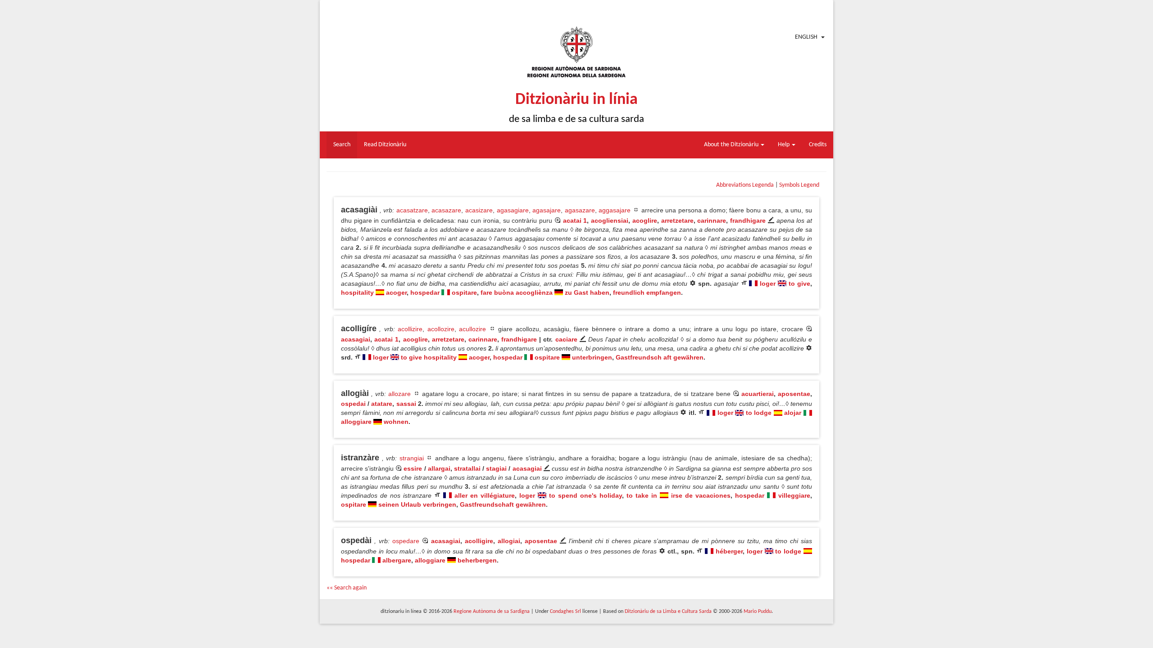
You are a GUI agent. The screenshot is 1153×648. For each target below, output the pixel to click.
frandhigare (748, 220)
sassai (406, 403)
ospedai (353, 403)
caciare (566, 339)
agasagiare (513, 210)
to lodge (759, 412)
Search (341, 144)
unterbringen (592, 357)
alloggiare (356, 421)
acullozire (472, 329)
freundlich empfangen (647, 292)
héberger (729, 551)
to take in (641, 495)
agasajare (546, 210)
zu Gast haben (587, 292)
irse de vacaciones (701, 495)
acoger (396, 292)
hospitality (357, 292)
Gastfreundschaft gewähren (503, 504)
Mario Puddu (758, 611)
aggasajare (615, 210)
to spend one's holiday (585, 495)
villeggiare (794, 495)
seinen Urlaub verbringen (417, 504)
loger (768, 283)
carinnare (711, 220)
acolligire (479, 540)
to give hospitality (429, 357)
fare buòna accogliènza (517, 292)
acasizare (479, 210)
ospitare (464, 292)
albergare (396, 560)
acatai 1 (575, 220)
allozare (399, 393)
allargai (439, 468)
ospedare (405, 540)
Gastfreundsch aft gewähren (660, 357)
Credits (817, 144)
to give (799, 283)
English (806, 37)
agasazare (580, 210)
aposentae (794, 393)
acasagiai (355, 339)
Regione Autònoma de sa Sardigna (492, 611)
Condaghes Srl (565, 611)
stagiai (496, 468)
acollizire (410, 329)
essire (413, 468)
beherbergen (477, 560)
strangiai (411, 458)
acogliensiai (609, 220)
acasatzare (412, 210)
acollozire (440, 329)
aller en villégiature (484, 495)
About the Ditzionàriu (732, 144)
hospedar (425, 292)
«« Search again (347, 588)
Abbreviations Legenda (745, 185)
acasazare (446, 210)
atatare (381, 403)
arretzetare (677, 220)
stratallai (467, 468)
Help (784, 144)
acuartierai (757, 393)
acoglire (644, 220)
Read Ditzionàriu (385, 144)
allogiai (509, 540)
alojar (792, 412)
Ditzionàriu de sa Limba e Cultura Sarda (668, 611)
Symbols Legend (799, 185)
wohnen (396, 421)
